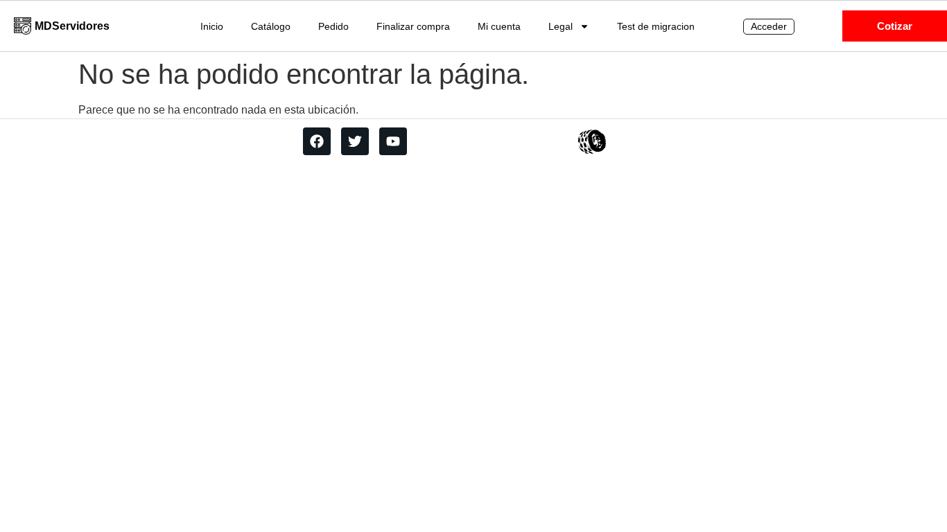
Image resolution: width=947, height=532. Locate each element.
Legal (560, 26)
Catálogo (270, 26)
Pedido (333, 26)
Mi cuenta (499, 26)
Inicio (211, 26)
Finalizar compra (413, 26)
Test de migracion (656, 26)
